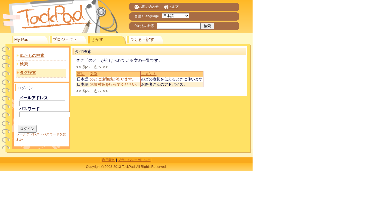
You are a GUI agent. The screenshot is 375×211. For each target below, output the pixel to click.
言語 (81, 74)
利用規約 (108, 160)
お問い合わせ (149, 7)
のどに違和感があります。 (113, 79)
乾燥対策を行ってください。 (115, 84)
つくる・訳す (142, 39)
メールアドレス (33, 98)
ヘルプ (173, 7)
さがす (97, 39)
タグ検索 (28, 72)
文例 (93, 74)
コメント (148, 74)
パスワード (29, 109)
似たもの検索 (32, 55)
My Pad (21, 39)
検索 (24, 64)
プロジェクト (65, 39)
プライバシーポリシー (134, 160)
